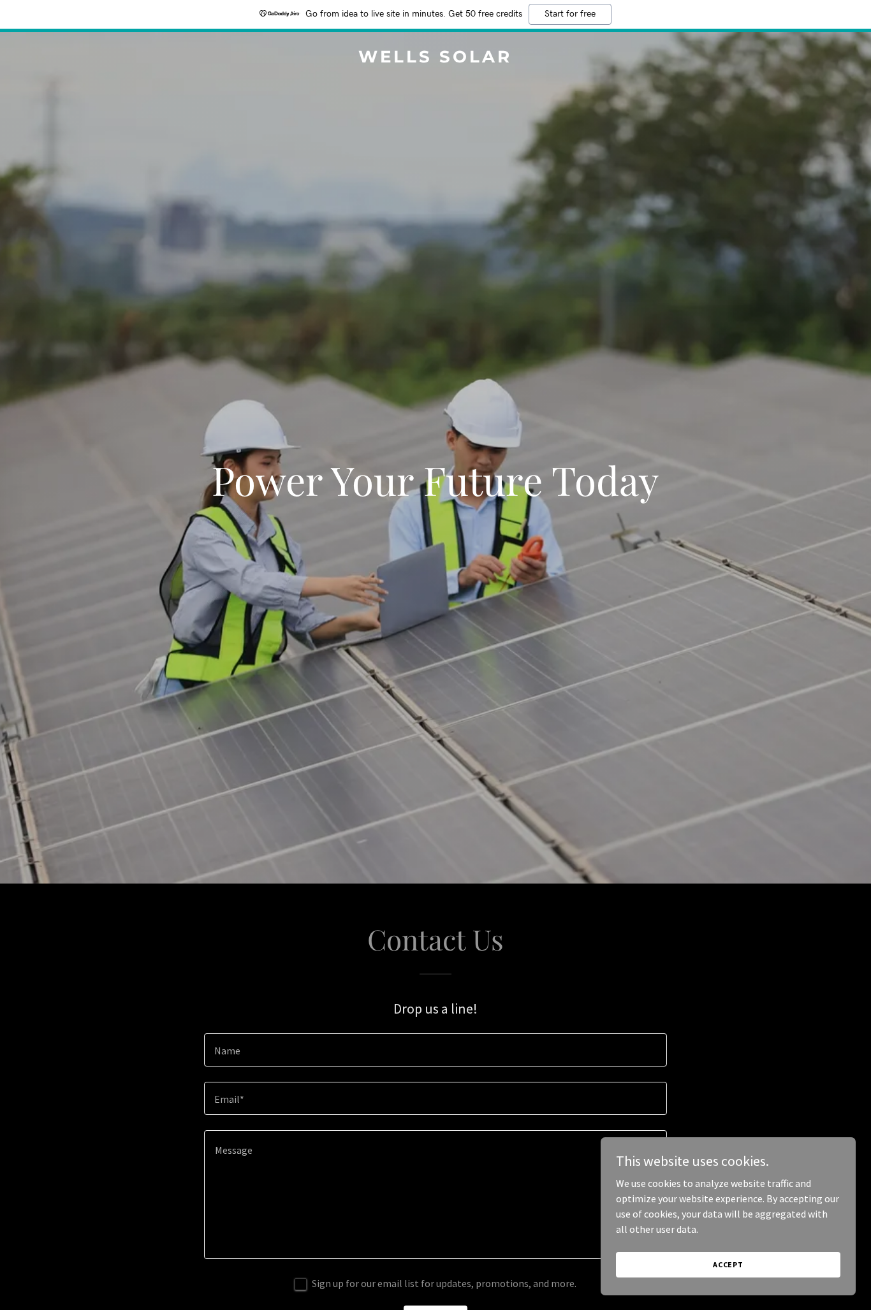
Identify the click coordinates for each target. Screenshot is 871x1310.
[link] (436, 58)
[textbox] (435, 1049)
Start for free (570, 14)
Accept (728, 1264)
